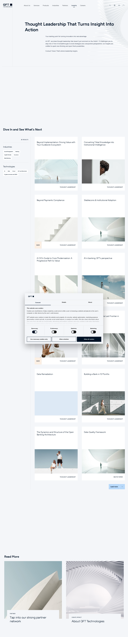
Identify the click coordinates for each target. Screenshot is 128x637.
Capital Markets (7, 154)
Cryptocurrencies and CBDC (10, 174)
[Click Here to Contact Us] (119, 5)
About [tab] (90, 302)
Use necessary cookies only (39, 339)
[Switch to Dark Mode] (123, 5)
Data (9, 171)
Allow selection (64, 339)
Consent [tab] (37, 302)
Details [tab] (64, 302)
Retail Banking (7, 158)
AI (4, 171)
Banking (17, 151)
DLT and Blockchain (22, 171)
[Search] (110, 5)
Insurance (16, 154)
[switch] (54, 332)
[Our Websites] (114, 5)
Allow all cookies (89, 339)
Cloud (13, 171)
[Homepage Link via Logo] (7, 5)
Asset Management (8, 151)
